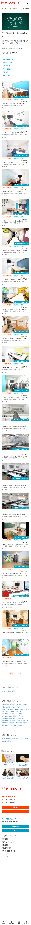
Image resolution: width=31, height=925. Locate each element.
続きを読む (15, 43)
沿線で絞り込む (7, 62)
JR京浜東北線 (5, 709)
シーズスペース (14, 856)
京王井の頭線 (5, 711)
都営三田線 (19, 723)
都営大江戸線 (5, 723)
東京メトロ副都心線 (17, 720)
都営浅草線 (12, 723)
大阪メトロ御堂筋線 (7, 725)
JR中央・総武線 (6, 707)
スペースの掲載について (10, 822)
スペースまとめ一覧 (14, 8)
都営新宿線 (26, 723)
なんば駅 (4, 741)
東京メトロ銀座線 (6, 713)
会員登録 (15, 807)
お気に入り (11, 923)
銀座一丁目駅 (19, 738)
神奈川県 (8, 691)
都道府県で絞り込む (8, 59)
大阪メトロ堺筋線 (17, 725)
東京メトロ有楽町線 (7, 718)
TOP (5, 8)
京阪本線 (25, 720)
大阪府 (13, 691)
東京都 (3, 691)
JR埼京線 (13, 707)
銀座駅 (3, 738)
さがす (3, 923)
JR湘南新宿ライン (14, 709)
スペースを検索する (9, 799)
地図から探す (6, 75)
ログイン (15, 811)
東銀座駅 (8, 738)
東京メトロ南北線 (6, 720)
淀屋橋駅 (26, 738)
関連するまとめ (7, 69)
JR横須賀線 (18, 704)
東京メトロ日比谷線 (7, 716)
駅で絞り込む (6, 66)
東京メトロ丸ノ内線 (17, 713)
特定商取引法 (7, 848)
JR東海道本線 (5, 704)
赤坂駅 (13, 738)
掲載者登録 (15, 826)
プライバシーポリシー (9, 842)
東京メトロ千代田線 (18, 716)
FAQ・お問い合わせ (9, 851)
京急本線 (18, 711)
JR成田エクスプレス (22, 707)
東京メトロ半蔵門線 (18, 718)
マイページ (26, 923)
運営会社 (5, 839)
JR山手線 (12, 704)
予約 (19, 923)
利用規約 (5, 845)
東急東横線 (12, 711)
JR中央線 (24, 704)
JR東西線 (26, 709)
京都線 (22, 709)
